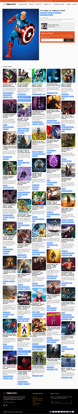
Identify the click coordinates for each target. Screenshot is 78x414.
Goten (27, 321)
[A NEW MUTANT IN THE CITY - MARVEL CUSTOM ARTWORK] (10, 357)
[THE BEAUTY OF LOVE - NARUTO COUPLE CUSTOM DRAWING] (39, 133)
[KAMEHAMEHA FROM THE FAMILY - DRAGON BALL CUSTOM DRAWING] (24, 298)
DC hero (19, 257)
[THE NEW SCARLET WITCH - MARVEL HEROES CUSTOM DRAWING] (24, 363)
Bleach (63, 125)
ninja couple (35, 156)
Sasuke (19, 196)
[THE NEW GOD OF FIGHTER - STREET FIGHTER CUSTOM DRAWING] (39, 165)
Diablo (48, 306)
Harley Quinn (5, 97)
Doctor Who (64, 347)
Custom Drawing (50, 93)
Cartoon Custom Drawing (8, 346)
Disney (27, 130)
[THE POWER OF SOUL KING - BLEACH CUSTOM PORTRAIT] (68, 107)
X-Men (4, 219)
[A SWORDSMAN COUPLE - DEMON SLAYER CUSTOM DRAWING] (68, 231)
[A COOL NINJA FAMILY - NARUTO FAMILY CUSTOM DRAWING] (68, 294)
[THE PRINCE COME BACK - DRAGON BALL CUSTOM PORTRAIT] (24, 330)
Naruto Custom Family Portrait (67, 317)
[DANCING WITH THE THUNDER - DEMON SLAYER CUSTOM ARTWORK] (54, 193)
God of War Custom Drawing (23, 162)
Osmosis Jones (6, 348)
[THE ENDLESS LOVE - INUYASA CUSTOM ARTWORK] (68, 170)
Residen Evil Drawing (7, 157)
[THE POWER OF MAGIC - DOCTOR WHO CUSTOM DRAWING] (68, 328)
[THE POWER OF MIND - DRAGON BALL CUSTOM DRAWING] (39, 198)
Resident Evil (5, 159)
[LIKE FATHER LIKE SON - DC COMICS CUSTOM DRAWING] (54, 131)
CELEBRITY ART (47, 4)
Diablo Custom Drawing (51, 308)
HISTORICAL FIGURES (59, 4)
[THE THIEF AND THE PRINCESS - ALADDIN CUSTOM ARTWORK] (24, 109)
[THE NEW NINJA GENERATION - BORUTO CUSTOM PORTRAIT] (39, 294)
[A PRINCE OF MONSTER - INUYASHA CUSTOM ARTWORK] (10, 106)
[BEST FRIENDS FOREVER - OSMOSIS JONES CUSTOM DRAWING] (10, 325)
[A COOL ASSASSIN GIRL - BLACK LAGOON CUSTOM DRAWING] (54, 225)
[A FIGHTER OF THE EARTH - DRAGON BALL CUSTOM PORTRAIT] (10, 262)
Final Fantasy (70, 220)
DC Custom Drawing (7, 95)
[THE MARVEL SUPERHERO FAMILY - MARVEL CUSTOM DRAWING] (10, 196)
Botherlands (49, 338)
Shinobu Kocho (65, 255)
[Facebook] (6, 405)
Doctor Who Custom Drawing (67, 349)
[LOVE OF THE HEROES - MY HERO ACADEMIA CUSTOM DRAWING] (24, 75)
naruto (34, 152)
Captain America (44, 13)
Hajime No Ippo (65, 283)
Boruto (34, 312)
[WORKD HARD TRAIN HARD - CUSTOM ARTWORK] (54, 351)
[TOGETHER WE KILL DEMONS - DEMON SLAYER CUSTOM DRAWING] (39, 230)
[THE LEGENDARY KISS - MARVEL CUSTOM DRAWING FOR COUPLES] (39, 103)
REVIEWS (69, 4)
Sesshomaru (5, 129)
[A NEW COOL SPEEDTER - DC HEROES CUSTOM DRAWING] (24, 236)
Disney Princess (21, 132)
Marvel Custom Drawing (51, 120)
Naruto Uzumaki (6, 251)
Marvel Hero (50, 13)
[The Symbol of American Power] (20, 34)
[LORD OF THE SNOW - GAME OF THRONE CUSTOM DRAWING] (68, 75)
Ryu (48, 278)
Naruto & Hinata (40, 152)
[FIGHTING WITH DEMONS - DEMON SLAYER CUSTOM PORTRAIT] (39, 325)
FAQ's (34, 401)
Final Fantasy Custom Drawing (67, 222)
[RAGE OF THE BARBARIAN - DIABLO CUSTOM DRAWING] (54, 287)
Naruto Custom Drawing (37, 94)
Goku (34, 221)
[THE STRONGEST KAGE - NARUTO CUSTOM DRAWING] (68, 140)
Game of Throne (65, 96)
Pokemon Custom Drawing (8, 187)
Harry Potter (35, 283)
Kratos (19, 164)
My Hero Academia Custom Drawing (23, 100)
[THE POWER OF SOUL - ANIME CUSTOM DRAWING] (54, 75)
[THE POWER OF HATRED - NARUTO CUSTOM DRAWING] (24, 173)
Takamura (63, 285)
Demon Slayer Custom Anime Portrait (38, 347)
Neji (44, 94)
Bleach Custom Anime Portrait (67, 127)
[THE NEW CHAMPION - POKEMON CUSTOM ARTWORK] (10, 168)
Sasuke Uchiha (50, 184)
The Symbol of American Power (47, 15)
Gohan (19, 321)
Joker (11, 97)
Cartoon (4, 344)
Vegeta (26, 354)
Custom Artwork (25, 128)
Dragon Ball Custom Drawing (38, 219)
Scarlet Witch (26, 384)
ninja (70, 319)
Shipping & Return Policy (38, 398)
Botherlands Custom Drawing (52, 340)
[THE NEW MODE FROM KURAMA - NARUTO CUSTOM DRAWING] (10, 228)
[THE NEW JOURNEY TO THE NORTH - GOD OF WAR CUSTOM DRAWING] (24, 141)
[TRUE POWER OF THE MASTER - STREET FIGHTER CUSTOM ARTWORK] (54, 256)
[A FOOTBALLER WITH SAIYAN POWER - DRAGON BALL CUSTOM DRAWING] (24, 205)
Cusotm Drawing (36, 185)
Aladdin (19, 128)
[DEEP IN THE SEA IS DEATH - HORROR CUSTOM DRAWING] (68, 360)
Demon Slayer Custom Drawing (53, 214)
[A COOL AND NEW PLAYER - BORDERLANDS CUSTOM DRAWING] (54, 319)
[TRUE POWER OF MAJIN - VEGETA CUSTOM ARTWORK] (24, 266)
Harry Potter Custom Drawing (38, 285)
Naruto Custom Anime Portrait (24, 192)
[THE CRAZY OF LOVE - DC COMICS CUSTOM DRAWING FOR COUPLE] (10, 75)
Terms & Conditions (37, 403)
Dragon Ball (35, 217)
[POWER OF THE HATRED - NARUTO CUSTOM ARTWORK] (54, 161)
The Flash (24, 257)
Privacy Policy (35, 404)
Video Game (53, 310)
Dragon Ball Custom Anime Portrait (23, 351)
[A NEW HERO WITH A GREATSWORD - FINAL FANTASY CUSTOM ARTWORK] (68, 200)
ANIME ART (38, 4)
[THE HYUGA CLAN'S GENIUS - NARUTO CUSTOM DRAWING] (39, 75)
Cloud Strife (64, 220)
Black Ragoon (49, 243)
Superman (49, 152)
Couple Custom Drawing (8, 93)
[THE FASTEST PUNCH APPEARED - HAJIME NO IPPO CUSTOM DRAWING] (68, 264)
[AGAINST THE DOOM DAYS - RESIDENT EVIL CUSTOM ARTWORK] (10, 138)
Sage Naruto (5, 253)
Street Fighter (35, 189)
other (56, 93)
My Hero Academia (21, 94)
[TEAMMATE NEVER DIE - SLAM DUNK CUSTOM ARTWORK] (10, 292)
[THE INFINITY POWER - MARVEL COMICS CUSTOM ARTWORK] (54, 102)
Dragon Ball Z (12, 281)
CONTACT (75, 4)
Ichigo (63, 131)
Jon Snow (71, 96)
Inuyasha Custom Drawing (8, 127)
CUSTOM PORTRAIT (23, 4)
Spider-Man (41, 124)
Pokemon (5, 185)
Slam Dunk (5, 316)
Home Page (35, 397)
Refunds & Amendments (38, 400)
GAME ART (31, 4)
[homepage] (9, 4)
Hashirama (64, 159)
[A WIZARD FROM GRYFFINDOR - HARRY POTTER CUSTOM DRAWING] (39, 263)
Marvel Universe (58, 13)
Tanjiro (34, 254)
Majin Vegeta (27, 289)
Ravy (48, 247)
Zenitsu (48, 216)
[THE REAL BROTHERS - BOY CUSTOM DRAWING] (39, 358)
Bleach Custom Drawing (66, 129)
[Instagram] (4, 405)
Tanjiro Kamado (39, 349)
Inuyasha (5, 125)
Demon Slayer (50, 212)
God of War (20, 160)
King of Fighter (35, 187)
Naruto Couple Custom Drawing (39, 154)
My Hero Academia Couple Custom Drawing (23, 97)
